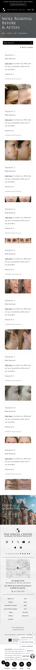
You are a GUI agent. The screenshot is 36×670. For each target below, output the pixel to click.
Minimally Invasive (11, 605)
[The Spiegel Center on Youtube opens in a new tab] (23, 542)
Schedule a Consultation (11, 514)
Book (21, 668)
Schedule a (13, 507)
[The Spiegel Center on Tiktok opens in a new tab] (29, 542)
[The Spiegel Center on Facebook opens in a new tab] (12, 542)
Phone (14, 668)
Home (3, 33)
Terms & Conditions (10, 634)
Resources (25, 616)
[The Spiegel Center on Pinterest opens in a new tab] (21, 547)
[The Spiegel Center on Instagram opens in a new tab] (7, 542)
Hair (25, 609)
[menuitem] (7, 542)
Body (25, 602)
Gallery (9, 33)
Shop (28, 668)
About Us (11, 599)
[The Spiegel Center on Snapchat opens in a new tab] (15, 547)
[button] (3, 662)
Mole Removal (22, 33)
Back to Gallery (27, 47)
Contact (7, 668)
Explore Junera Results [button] (18, 4)
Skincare (25, 612)
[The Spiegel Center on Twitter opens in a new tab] (18, 542)
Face (15, 33)
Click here (8, 63)
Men (25, 605)
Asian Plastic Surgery (10, 609)
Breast (11, 602)
